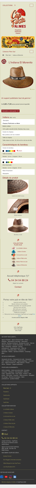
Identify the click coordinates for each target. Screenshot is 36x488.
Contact (18, 286)
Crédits (13, 482)
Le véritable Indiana (21, 248)
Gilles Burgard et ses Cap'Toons (11, 463)
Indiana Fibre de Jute (21, 261)
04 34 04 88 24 (19, 280)
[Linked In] (14, 476)
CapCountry (6, 395)
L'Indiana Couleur (8, 413)
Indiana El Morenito (22, 265)
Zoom (33, 89)
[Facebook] (1, 476)
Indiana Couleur (21, 251)
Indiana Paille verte (22, 258)
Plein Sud (8, 55)
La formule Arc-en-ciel (9, 416)
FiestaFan (6, 391)
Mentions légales (6, 482)
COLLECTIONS (8, 5)
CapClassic (6, 399)
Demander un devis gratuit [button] (9, 111)
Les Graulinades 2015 (9, 467)
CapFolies (6, 402)
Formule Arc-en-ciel (21, 255)
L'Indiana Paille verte (8, 420)
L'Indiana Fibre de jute (9, 423)
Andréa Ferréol (7, 456)
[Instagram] (10, 476)
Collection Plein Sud (9, 52)
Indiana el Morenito (18, 55)
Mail (6, 433)
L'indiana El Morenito (8, 427)
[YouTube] (6, 476)
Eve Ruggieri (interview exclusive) (12, 459)
